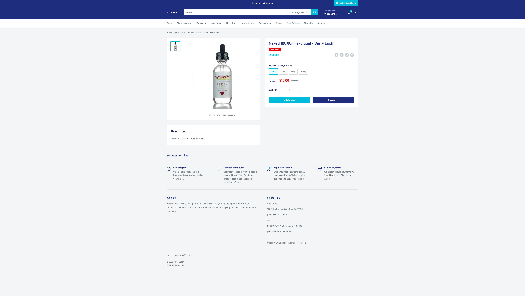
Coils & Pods (248, 23)
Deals (169, 23)
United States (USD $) (177, 255)
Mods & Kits (231, 23)
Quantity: (273, 89)
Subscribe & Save (348, 3)
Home (169, 32)
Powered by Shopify (175, 265)
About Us (308, 23)
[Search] (314, 12)
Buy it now (333, 100)
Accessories (265, 23)
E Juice (200, 23)
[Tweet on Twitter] (347, 55)
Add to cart (289, 100)
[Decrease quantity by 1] (282, 90)
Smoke (279, 23)
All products (180, 32)
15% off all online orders (262, 3)
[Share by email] (352, 55)
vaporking (274, 55)
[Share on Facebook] (336, 55)
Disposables (183, 23)
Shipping (321, 23)
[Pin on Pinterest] (342, 55)
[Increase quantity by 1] (297, 90)
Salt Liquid (216, 23)
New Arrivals (293, 23)
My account (329, 13)
